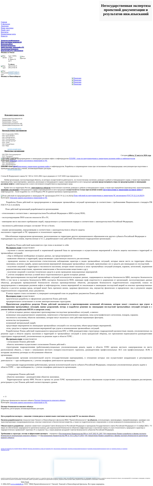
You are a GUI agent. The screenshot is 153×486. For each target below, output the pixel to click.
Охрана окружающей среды (7, 448)
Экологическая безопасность (9, 49)
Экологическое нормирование (60, 448)
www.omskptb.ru (17, 484)
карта (108, 448)
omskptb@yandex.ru (13, 72)
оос (110, 448)
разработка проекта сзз (116, 448)
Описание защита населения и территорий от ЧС (28, 161)
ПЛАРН (16, 448)
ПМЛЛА (20, 448)
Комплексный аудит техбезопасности (12, 50)
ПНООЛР (25, 448)
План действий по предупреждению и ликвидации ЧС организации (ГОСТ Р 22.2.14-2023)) (109, 195)
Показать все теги (5, 450)
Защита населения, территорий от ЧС (12, 47)
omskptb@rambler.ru (13, 73)
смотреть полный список (14, 128)
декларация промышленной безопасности (96, 448)
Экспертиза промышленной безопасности (77, 448)
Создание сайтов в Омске (11, 482)
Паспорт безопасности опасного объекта (49, 400)
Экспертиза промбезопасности (10, 40)
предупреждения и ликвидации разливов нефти (31, 166)
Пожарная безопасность (8, 45)
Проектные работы (7, 44)
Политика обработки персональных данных (76, 456)
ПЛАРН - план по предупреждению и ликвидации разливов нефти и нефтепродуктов (102, 158)
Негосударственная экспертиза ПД (11, 42)
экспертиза (124, 448)
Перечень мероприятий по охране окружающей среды (40, 448)
